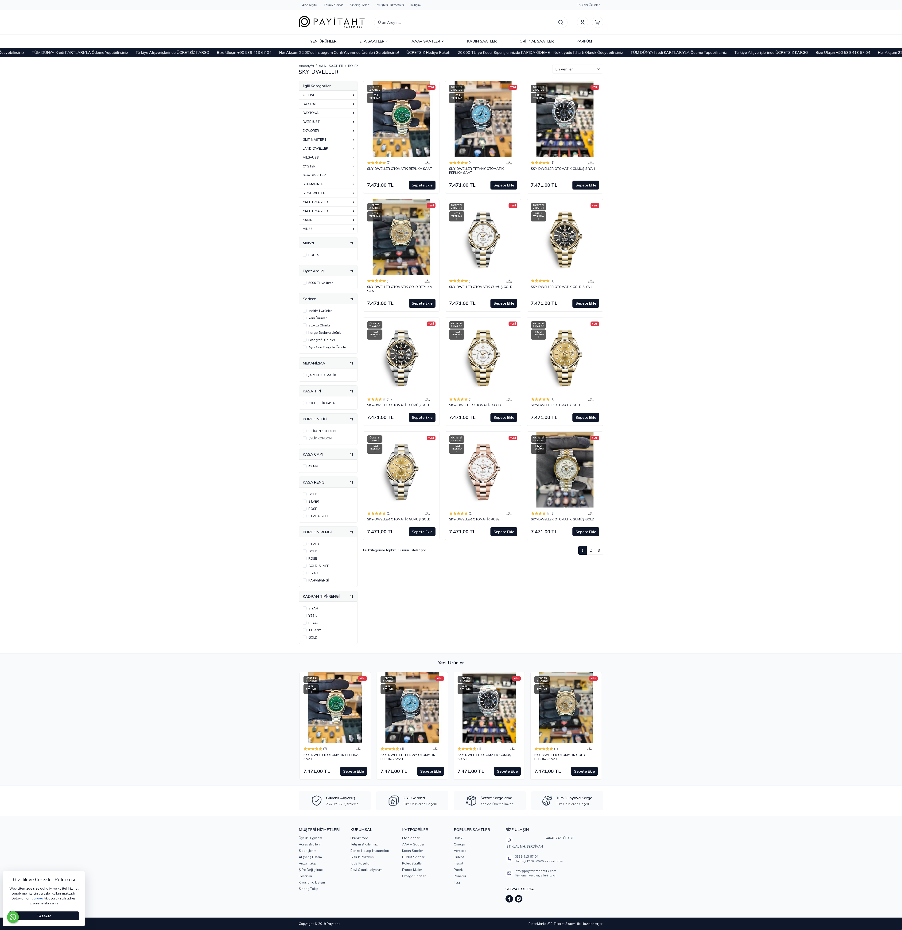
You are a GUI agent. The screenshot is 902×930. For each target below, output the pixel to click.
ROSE (312, 509)
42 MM (313, 466)
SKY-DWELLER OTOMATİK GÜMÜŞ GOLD (481, 287)
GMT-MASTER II (315, 139)
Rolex (458, 838)
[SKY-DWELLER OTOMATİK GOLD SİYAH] (565, 237)
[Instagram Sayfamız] (518, 899)
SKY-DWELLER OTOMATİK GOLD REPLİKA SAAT (399, 289)
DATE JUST (311, 122)
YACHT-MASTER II (316, 211)
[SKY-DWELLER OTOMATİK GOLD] (565, 355)
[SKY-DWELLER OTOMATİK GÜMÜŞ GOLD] (483, 237)
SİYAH (313, 573)
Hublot (459, 857)
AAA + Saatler (413, 844)
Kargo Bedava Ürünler (325, 332)
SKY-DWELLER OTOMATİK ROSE (474, 519)
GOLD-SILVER (318, 566)
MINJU (307, 229)
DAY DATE (311, 104)
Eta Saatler (411, 838)
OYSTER (309, 166)
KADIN (307, 220)
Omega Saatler (414, 876)
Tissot (458, 863)
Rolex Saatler (412, 863)
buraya (37, 898)
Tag (457, 882)
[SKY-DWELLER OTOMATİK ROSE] (483, 470)
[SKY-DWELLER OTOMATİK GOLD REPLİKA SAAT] (401, 237)
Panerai (460, 876)
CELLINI (308, 95)
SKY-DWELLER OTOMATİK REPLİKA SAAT (399, 169)
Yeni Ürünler (317, 318)
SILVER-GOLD (318, 516)
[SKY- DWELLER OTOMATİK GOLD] (483, 355)
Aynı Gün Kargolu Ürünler (327, 347)
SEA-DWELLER (314, 175)
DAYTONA (311, 113)
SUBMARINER (313, 184)
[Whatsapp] (13, 917)
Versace (460, 851)
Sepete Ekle (422, 185)
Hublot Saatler (413, 857)
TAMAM (44, 916)
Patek (458, 870)
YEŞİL (312, 615)
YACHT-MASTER (315, 202)
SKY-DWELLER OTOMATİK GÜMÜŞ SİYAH (563, 169)
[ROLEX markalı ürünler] (427, 163)
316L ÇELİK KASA (321, 403)
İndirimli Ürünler (320, 311)
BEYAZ (313, 623)
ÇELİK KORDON (320, 438)
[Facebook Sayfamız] (509, 899)
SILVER (313, 501)
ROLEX (313, 255)
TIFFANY (314, 630)
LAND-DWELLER (315, 148)
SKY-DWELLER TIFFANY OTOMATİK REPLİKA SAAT (476, 171)
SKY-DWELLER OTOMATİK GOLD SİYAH (561, 287)
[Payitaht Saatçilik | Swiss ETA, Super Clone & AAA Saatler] (332, 22)
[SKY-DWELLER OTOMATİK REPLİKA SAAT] (401, 119)
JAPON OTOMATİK (322, 375)
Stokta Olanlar (319, 325)
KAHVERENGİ (318, 580)
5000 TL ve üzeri (321, 283)
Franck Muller (412, 870)
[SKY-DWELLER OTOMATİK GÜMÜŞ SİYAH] (565, 119)
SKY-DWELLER (314, 193)
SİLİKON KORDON (322, 431)
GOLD (312, 494)
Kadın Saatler (412, 851)
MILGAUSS (311, 157)
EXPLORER (311, 130)
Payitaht (333, 924)
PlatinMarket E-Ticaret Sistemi (552, 924)
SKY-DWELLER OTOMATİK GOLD (556, 405)
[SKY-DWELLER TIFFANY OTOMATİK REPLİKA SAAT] (483, 119)
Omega (459, 844)
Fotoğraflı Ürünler (321, 340)
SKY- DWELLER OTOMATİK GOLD (475, 405)
